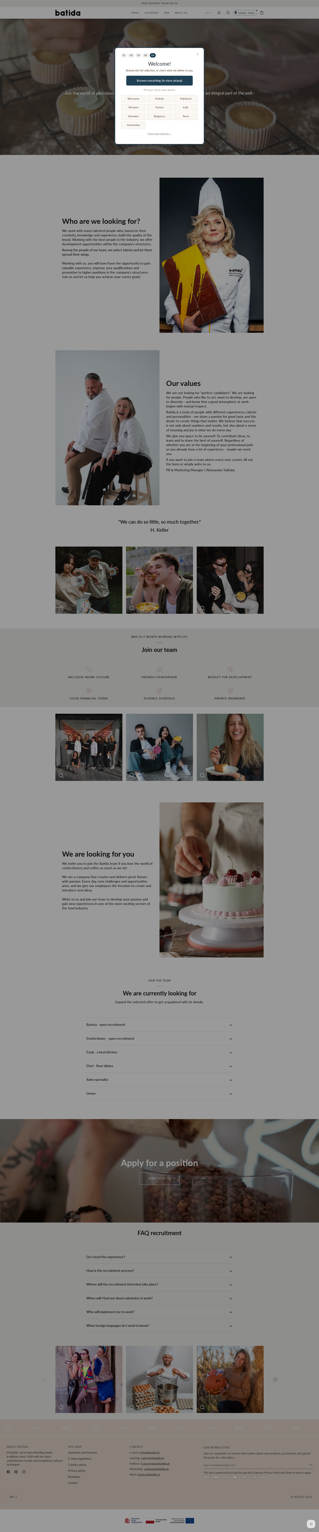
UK (131, 55)
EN (152, 55)
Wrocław (133, 107)
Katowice (133, 116)
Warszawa (133, 98)
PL (124, 55)
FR (138, 55)
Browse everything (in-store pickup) (159, 80)
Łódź (185, 107)
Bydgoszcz (159, 116)
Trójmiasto (186, 98)
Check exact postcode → (160, 133)
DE (145, 55)
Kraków (159, 98)
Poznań (159, 107)
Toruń (186, 116)
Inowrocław (133, 124)
